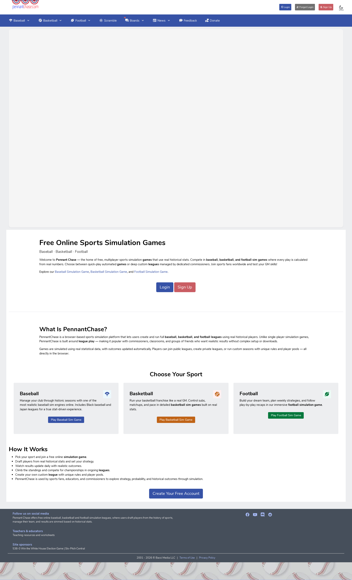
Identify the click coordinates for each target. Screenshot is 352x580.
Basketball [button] (50, 21)
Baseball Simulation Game (72, 272)
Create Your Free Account (176, 493)
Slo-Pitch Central (75, 548)
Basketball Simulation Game (108, 272)
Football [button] (80, 21)
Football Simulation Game (151, 272)
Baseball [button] (19, 21)
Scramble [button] (110, 21)
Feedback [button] (190, 21)
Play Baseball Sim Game (66, 420)
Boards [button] (134, 21)
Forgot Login (306, 7)
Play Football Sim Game (286, 415)
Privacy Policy (207, 558)
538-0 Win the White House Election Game (38, 548)
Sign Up (327, 7)
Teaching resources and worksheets (34, 535)
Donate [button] (215, 21)
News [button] (161, 21)
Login (286, 7)
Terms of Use (187, 558)
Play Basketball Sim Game (176, 420)
